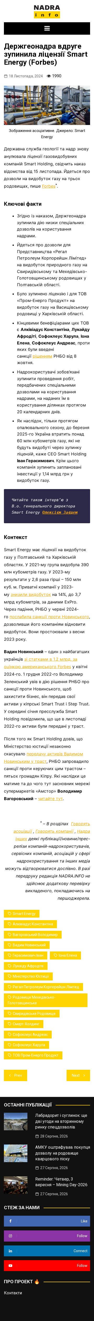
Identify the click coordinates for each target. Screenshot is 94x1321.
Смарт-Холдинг (26, 1024)
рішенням (42, 356)
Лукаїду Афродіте (28, 966)
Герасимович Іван (28, 955)
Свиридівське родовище (34, 1014)
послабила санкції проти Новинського (49, 616)
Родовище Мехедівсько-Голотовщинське (31, 1000)
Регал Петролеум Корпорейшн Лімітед (46, 987)
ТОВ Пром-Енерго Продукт (35, 1055)
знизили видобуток (31, 594)
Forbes (48, 186)
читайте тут (50, 798)
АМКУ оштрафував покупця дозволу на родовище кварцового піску (62, 1153)
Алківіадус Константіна (33, 924)
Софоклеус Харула (29, 1045)
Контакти (13, 1292)
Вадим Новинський (29, 945)
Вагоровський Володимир (35, 935)
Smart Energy (24, 914)
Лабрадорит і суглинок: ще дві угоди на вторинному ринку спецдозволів (61, 1121)
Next (76, 1075)
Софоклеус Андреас (30, 1034)
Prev (18, 1075)
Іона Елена (68, 955)
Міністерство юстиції (31, 976)
